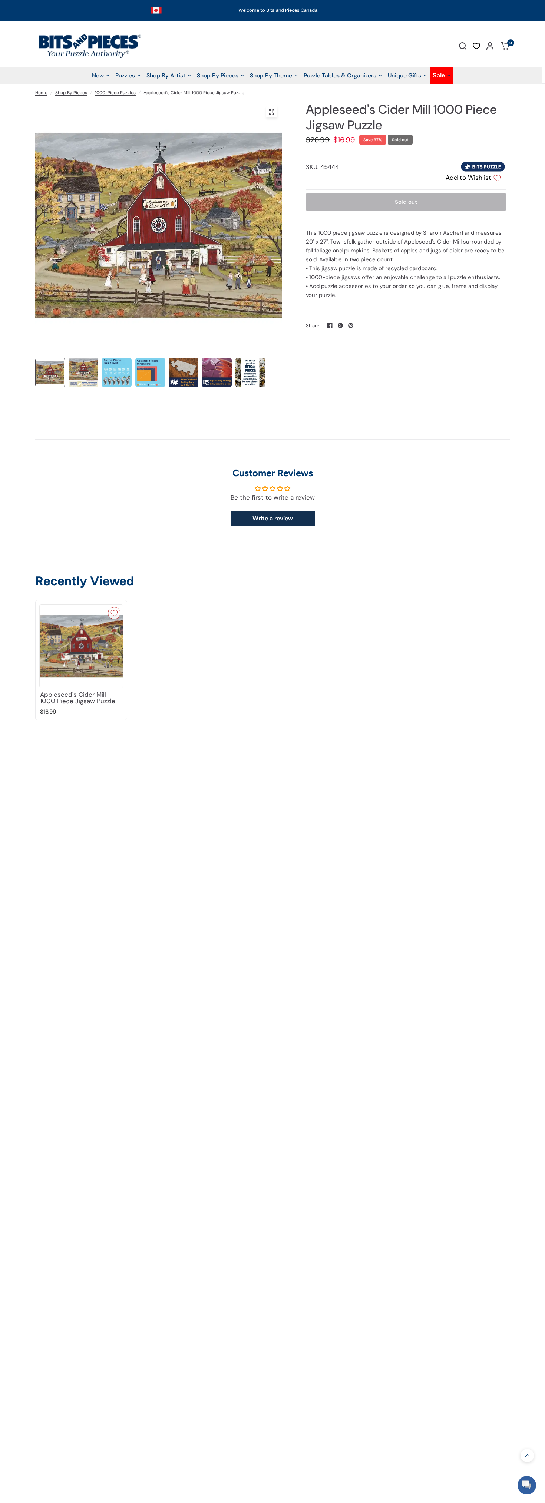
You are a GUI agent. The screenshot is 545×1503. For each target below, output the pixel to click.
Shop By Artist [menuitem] (165, 75)
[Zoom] (271, 111)
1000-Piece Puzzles (115, 93)
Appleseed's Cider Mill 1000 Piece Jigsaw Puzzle (77, 698)
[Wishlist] (476, 46)
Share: (313, 325)
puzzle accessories (346, 286)
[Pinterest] (350, 325)
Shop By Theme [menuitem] (271, 75)
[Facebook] (330, 325)
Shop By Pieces (71, 93)
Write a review (272, 518)
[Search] (462, 45)
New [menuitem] (98, 75)
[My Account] (490, 45)
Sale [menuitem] (439, 75)
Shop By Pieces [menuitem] (217, 75)
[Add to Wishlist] (114, 613)
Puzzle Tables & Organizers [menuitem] (340, 75)
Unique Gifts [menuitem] (404, 75)
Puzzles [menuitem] (125, 75)
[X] (340, 325)
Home (41, 93)
